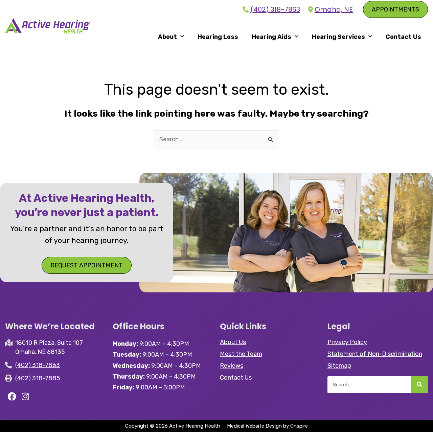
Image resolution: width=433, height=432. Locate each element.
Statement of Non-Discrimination (374, 354)
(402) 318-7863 (275, 9)
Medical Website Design (254, 426)
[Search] (419, 384)
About (167, 37)
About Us (233, 342)
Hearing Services (338, 37)
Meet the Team (241, 354)
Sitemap (339, 365)
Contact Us (403, 37)
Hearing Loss (218, 37)
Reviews (231, 365)
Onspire (299, 426)
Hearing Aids (271, 37)
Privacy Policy (347, 342)
